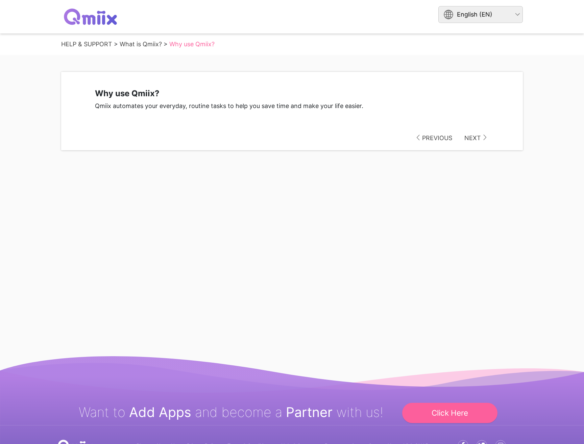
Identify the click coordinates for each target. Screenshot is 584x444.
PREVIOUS (437, 137)
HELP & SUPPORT (86, 44)
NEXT (472, 137)
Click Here (450, 412)
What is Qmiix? (141, 44)
